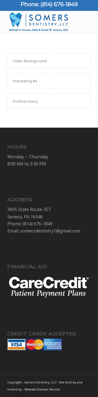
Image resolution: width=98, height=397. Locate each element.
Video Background (30, 61)
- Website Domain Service (41, 389)
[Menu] (83, 22)
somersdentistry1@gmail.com (50, 231)
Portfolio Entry (25, 101)
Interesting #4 (25, 81)
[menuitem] (83, 22)
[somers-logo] (40, 22)
